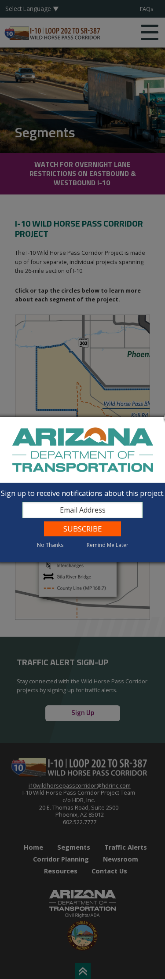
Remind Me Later (107, 545)
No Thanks (50, 545)
